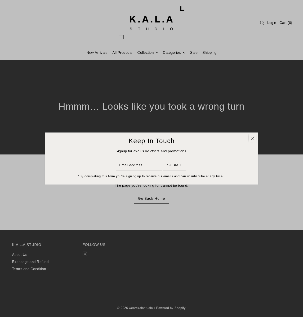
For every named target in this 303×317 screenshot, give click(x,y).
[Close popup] (253, 138)
